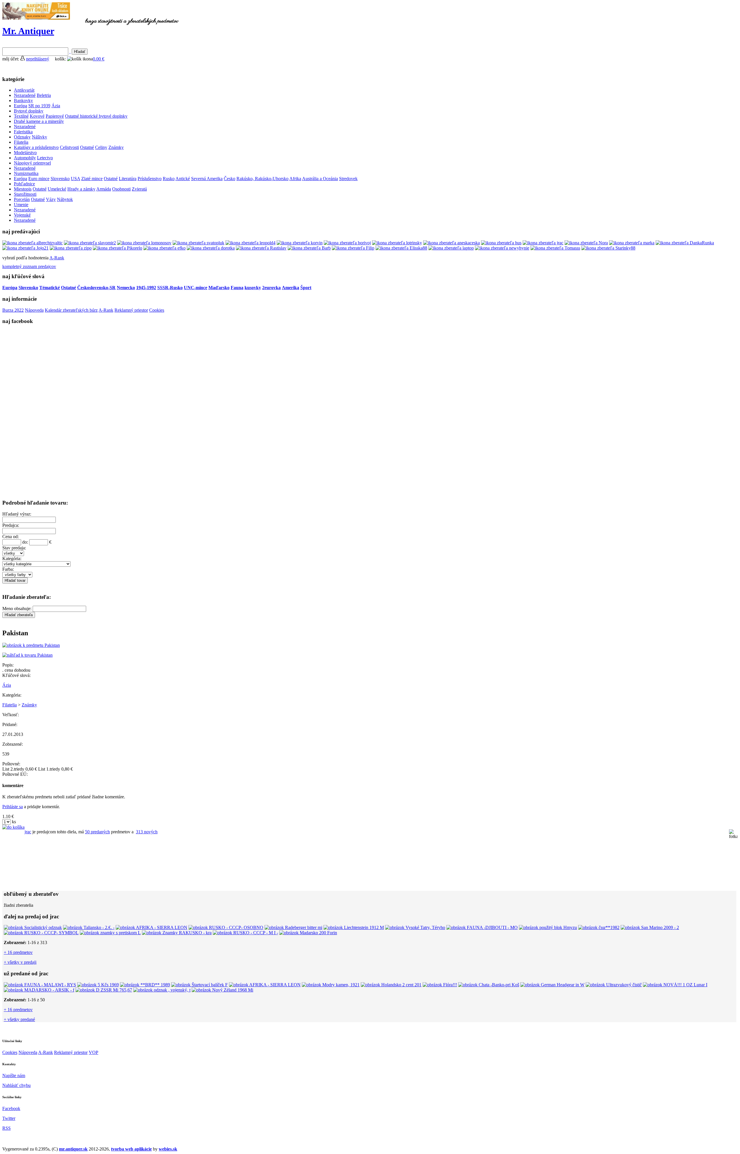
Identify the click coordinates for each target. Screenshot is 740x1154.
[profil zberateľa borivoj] (347, 242)
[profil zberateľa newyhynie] (502, 247)
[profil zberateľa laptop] (451, 247)
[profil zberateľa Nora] (586, 242)
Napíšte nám (13, 1075)
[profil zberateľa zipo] (71, 247)
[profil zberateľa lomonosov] (144, 242)
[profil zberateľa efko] (164, 247)
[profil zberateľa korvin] (300, 242)
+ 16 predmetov (18, 952)
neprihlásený (37, 58)
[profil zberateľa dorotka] (211, 247)
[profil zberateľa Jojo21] (25, 247)
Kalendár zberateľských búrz (71, 310)
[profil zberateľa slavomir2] (90, 242)
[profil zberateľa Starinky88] (608, 247)
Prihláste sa (12, 806)
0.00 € (98, 58)
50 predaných (97, 831)
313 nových (147, 831)
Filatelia (9, 704)
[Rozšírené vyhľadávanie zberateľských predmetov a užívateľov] (70, 51)
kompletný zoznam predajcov (29, 266)
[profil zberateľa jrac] (543, 242)
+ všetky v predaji (20, 962)
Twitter (8, 1118)
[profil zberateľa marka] (631, 242)
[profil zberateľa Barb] (309, 247)
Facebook (11, 1108)
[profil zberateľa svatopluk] (198, 242)
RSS (6, 1128)
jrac (28, 831)
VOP (93, 1052)
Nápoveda (34, 310)
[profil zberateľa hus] (501, 242)
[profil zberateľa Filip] (353, 247)
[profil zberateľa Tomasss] (555, 247)
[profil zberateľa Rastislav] (261, 247)
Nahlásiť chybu (16, 1085)
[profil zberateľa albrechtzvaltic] (32, 242)
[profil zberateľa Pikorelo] (117, 247)
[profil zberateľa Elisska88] (401, 247)
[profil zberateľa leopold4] (250, 242)
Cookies (156, 310)
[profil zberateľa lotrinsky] (397, 242)
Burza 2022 (13, 310)
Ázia (6, 685)
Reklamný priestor (131, 310)
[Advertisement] (78, 620)
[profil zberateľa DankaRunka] (685, 242)
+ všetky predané (19, 1019)
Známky (29, 704)
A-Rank (56, 257)
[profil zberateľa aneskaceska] (451, 242)
